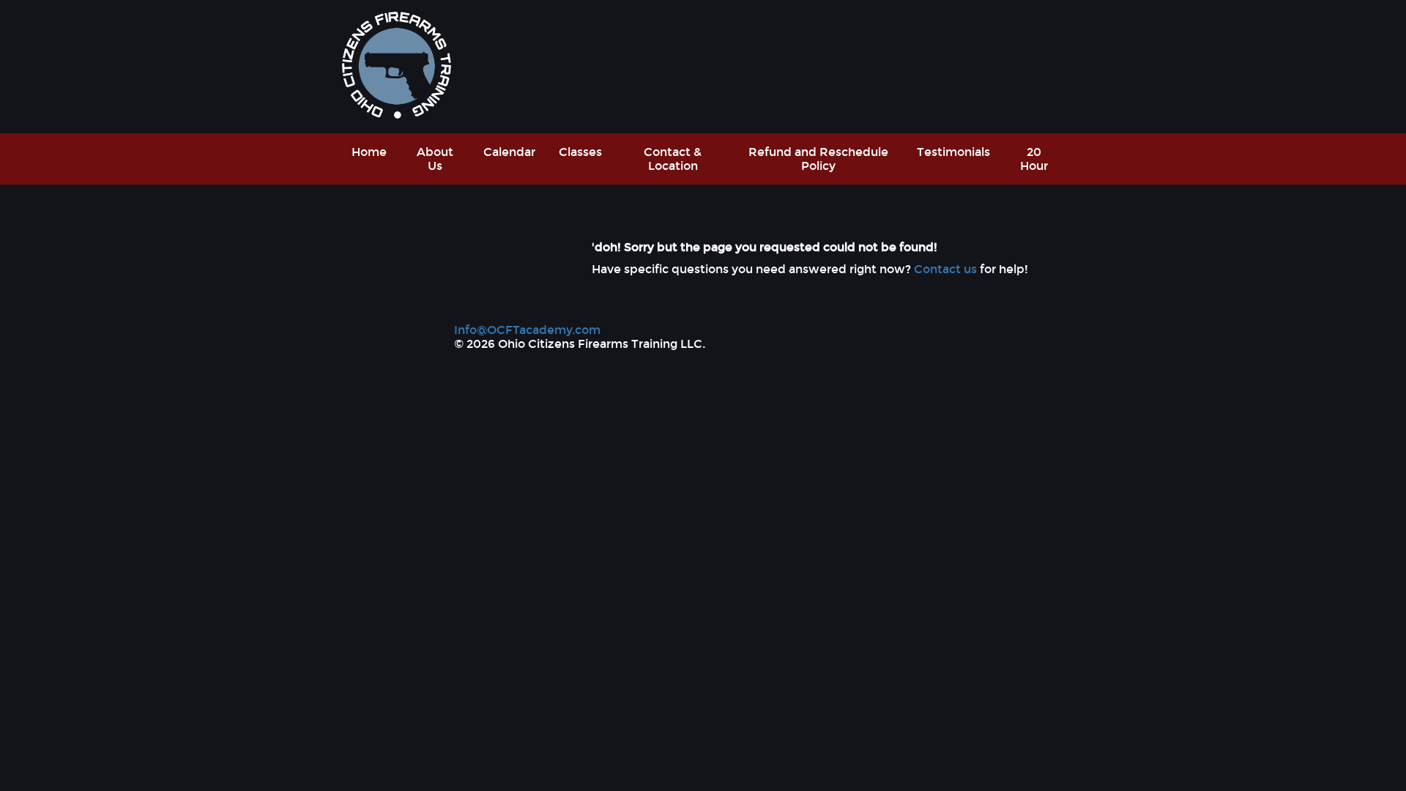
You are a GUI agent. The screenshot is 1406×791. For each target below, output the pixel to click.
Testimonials (953, 152)
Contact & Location (673, 159)
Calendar (509, 152)
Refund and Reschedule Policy (818, 159)
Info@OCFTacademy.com (527, 330)
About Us (435, 159)
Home (369, 152)
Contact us (945, 269)
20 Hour (1034, 159)
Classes (580, 152)
